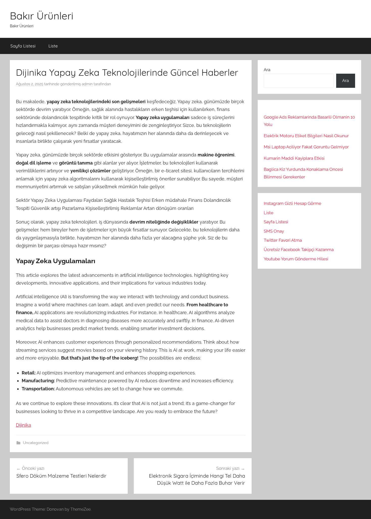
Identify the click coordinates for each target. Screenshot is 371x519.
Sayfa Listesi (23, 45)
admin (87, 84)
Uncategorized (35, 443)
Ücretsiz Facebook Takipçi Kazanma (299, 249)
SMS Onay (274, 231)
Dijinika (23, 425)
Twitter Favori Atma (283, 240)
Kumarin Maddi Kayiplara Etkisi (294, 158)
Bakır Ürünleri (41, 15)
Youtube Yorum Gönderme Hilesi (296, 258)
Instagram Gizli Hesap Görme (292, 203)
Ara (267, 69)
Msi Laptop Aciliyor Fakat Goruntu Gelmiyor (306, 146)
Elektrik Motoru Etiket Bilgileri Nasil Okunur (306, 135)
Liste (53, 45)
